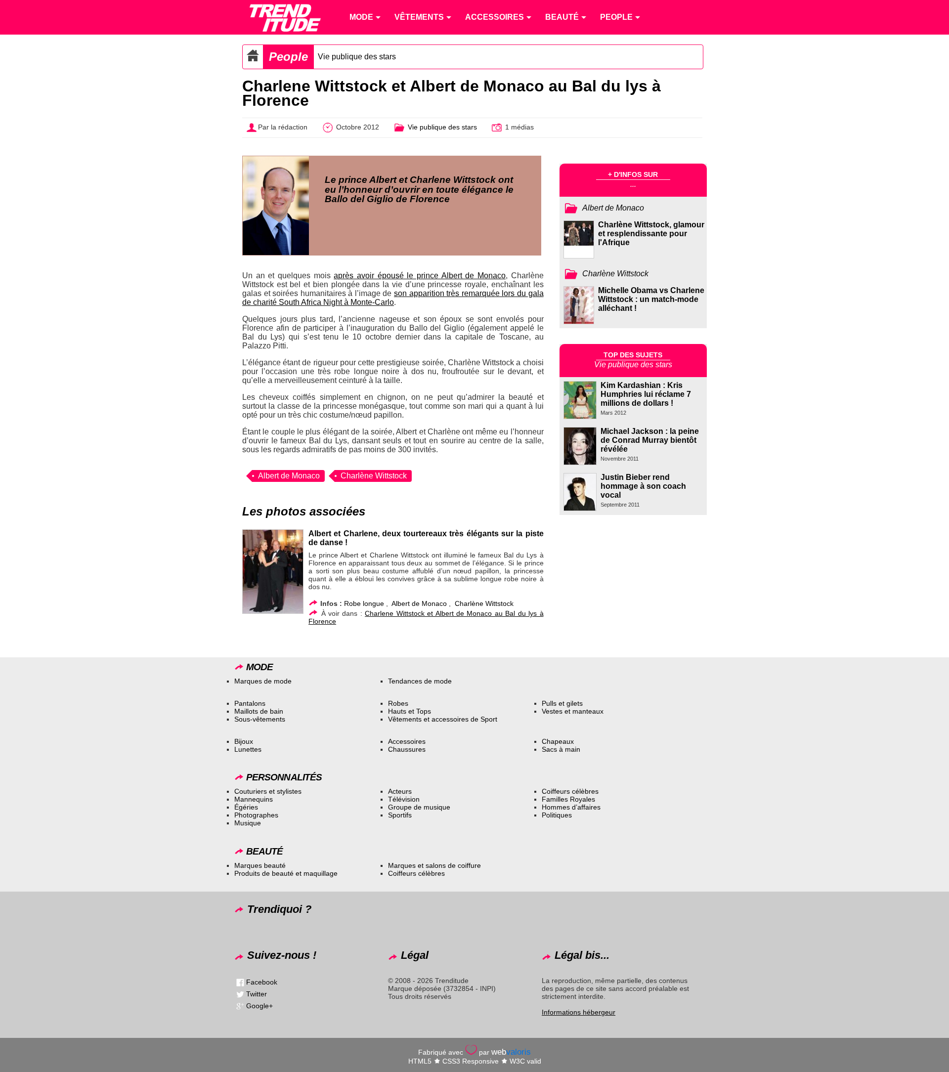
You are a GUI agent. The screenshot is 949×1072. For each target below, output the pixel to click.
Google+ (259, 1006)
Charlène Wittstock (374, 476)
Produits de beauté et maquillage (286, 873)
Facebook (261, 982)
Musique (247, 823)
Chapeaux (558, 741)
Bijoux (243, 741)
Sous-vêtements (259, 719)
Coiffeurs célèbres (570, 791)
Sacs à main (561, 749)
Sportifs (400, 815)
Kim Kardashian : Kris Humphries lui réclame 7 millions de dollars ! (646, 394)
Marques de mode (263, 681)
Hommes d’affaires (571, 807)
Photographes (256, 815)
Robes (398, 703)
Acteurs (400, 791)
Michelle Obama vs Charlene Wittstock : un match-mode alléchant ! (651, 299)
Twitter (256, 994)
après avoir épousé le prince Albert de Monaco (420, 275)
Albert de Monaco (289, 476)
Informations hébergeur (578, 1012)
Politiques (557, 815)
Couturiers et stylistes (268, 791)
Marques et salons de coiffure (434, 865)
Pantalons (249, 703)
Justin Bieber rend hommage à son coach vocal (643, 486)
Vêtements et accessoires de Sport (442, 719)
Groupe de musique (419, 807)
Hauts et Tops (409, 711)
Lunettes (247, 749)
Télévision (404, 799)
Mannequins (253, 799)
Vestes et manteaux (573, 711)
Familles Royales (568, 799)
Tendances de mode (420, 681)
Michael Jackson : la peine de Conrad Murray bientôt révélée (650, 440)
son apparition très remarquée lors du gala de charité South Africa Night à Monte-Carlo (393, 297)
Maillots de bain (258, 711)
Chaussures (407, 749)
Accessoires (407, 741)
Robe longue (364, 603)
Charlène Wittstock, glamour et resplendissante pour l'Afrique (651, 233)
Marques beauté (260, 865)
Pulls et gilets (562, 703)
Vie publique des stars (357, 56)
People (288, 56)
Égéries (246, 807)
